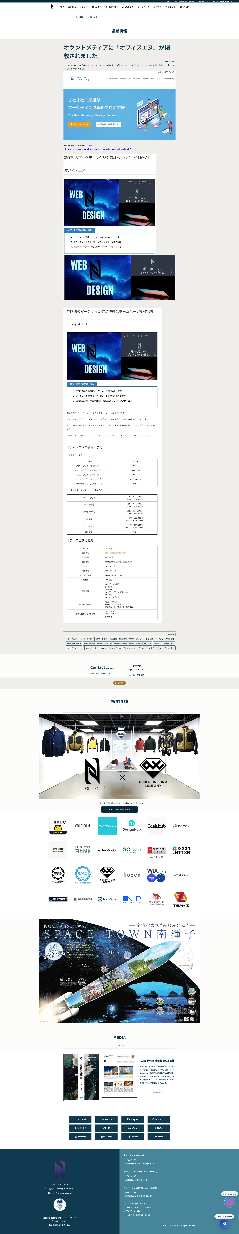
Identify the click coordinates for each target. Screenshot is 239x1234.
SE (82, 648)
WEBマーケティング (109, 648)
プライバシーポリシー (60, 1221)
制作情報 (93, 17)
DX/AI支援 (97, 6)
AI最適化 (157, 643)
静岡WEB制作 (89, 643)
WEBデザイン (168, 643)
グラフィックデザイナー (147, 648)
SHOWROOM (112, 6)
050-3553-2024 (133, 1211)
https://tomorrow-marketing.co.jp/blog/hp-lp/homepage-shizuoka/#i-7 (98, 149)
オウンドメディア (136, 638)
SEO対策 (113, 638)
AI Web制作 (128, 6)
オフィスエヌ (73, 638)
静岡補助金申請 (120, 643)
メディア (84, 6)
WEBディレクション (127, 648)
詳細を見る (157, 1092)
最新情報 (72, 6)
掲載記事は (85, 145)
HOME (169, 1)
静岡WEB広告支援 (74, 643)
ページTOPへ (119, 683)
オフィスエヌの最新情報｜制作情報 (183, 1)
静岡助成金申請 (135, 643)
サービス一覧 (144, 6)
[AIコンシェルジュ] (229, 1202)
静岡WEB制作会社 (104, 643)
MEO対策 (123, 638)
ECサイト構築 (101, 638)
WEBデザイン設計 (167, 648)
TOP (62, 6)
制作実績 (158, 6)
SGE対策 (147, 643)
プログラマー (73, 648)
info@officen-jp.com (135, 1203)
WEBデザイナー (87, 638)
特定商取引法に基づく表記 (59, 1224)
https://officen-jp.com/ (61, 1192)
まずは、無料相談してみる (119, 809)
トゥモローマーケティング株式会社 (101, 65)
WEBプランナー (91, 648)
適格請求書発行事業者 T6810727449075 (59, 1217)
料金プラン (171, 6)
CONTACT (185, 6)
